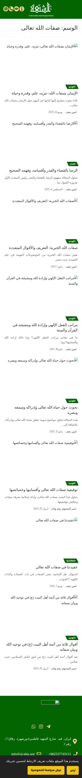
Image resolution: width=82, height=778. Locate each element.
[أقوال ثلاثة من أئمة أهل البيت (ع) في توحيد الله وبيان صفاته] (41, 617)
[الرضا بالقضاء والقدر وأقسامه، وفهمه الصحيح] (41, 143)
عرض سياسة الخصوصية (46, 770)
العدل (72, 164)
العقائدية (70, 560)
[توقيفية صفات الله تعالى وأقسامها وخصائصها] (41, 462)
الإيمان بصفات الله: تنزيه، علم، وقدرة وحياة (45, 93)
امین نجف (71, 112)
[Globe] (5, 8)
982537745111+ (59, 754)
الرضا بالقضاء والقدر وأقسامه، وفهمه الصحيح (43, 170)
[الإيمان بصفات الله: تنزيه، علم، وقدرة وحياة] (41, 66)
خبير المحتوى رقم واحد (63, 508)
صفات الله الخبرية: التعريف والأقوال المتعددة (43, 248)
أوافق (72, 770)
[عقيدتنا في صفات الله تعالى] (41, 540)
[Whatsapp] (33, 726)
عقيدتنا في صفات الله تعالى (57, 567)
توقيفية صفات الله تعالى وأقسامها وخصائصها (44, 490)
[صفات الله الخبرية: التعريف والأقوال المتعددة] (41, 220)
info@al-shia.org (23, 754)
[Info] (21, 8)
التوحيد (71, 87)
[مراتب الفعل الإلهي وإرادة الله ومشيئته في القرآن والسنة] (41, 297)
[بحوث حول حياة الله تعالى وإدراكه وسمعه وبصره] (41, 380)
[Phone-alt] (11, 8)
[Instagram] (41, 726)
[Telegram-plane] (48, 726)
